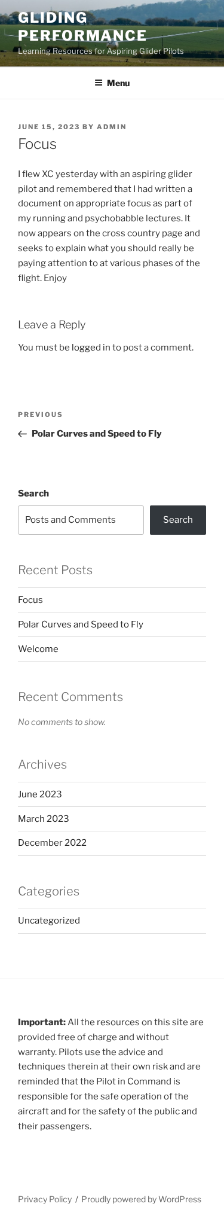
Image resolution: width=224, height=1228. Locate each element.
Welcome (38, 649)
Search (33, 493)
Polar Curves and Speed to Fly (80, 624)
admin (112, 127)
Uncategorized (49, 920)
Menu (118, 83)
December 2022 (52, 842)
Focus (30, 600)
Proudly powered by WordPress (141, 1199)
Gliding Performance (83, 26)
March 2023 (43, 818)
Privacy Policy (45, 1199)
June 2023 (40, 794)
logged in (91, 347)
